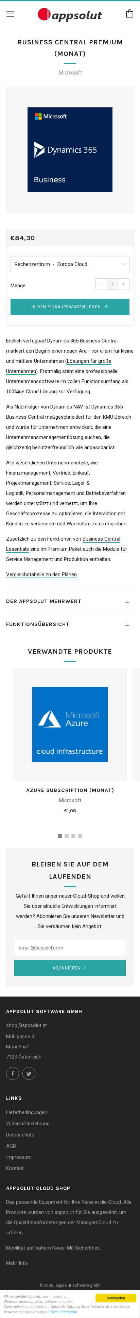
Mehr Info (17, 1263)
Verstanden (116, 1297)
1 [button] (60, 836)
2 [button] (67, 836)
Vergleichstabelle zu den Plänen (41, 574)
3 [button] (73, 836)
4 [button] (80, 836)
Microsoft (70, 72)
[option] (70, 149)
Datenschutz (20, 1135)
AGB (11, 1146)
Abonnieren (67, 967)
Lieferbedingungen (26, 1112)
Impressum (19, 1157)
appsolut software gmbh (78, 1285)
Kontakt (14, 1168)
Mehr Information (64, 1311)
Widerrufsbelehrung (28, 1124)
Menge (18, 286)
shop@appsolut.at (26, 1025)
